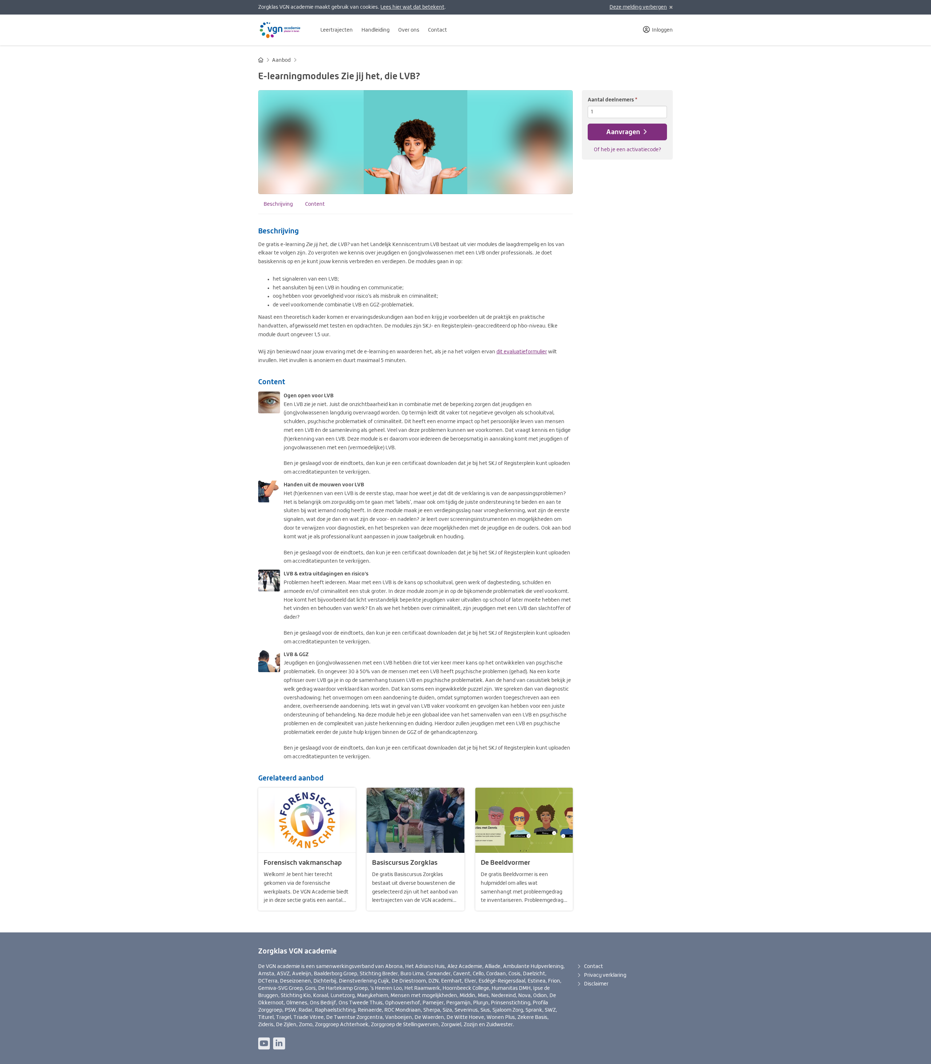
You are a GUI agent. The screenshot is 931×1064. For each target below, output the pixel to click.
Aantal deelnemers (613, 99)
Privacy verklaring (605, 975)
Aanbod (281, 60)
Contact (437, 30)
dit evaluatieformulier (521, 351)
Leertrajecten (336, 30)
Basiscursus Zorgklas (404, 862)
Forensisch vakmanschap (303, 862)
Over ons (408, 30)
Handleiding (375, 30)
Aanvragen (624, 132)
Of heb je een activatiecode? (627, 149)
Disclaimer (596, 984)
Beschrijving (278, 204)
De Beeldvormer (505, 862)
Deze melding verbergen (638, 7)
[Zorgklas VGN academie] (283, 30)
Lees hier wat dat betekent (412, 7)
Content (315, 204)
